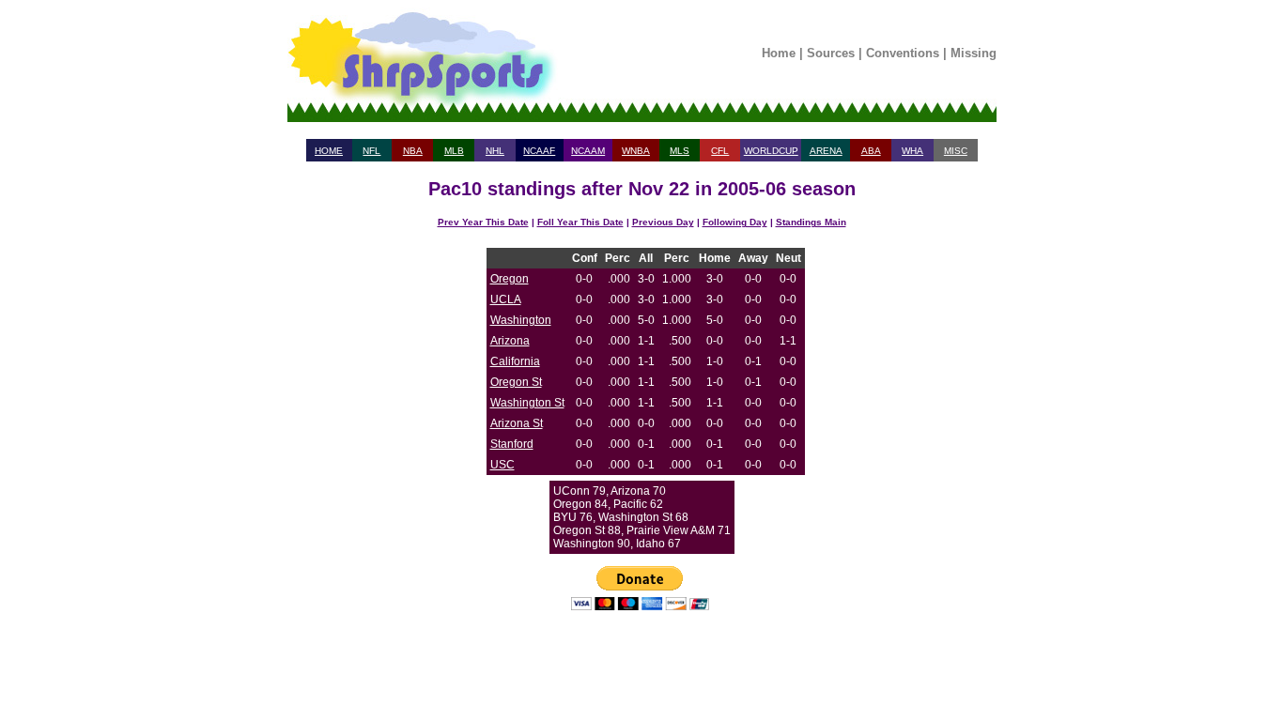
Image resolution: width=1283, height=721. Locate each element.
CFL (720, 151)
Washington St (527, 402)
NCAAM (588, 151)
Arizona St (516, 423)
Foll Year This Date (580, 222)
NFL (371, 151)
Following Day (735, 222)
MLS (679, 151)
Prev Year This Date (483, 222)
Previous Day (663, 222)
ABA (871, 151)
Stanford (511, 444)
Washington (520, 320)
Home (779, 53)
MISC (955, 151)
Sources (831, 53)
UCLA (505, 299)
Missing (974, 53)
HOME (329, 151)
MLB (454, 151)
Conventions (902, 53)
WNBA (636, 151)
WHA (912, 151)
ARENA (826, 151)
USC (502, 464)
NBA (413, 151)
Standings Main (811, 222)
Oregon (509, 278)
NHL (495, 151)
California (515, 361)
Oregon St (516, 382)
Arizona (510, 340)
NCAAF (539, 151)
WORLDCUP (771, 151)
